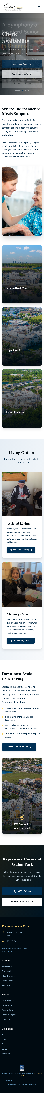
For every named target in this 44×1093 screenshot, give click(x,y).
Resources (6, 986)
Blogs (4, 1039)
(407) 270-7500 (12, 941)
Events (5, 1035)
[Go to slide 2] (18, 90)
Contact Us (6, 1020)
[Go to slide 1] (15, 90)
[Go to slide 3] (23, 90)
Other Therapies (9, 1015)
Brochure (6, 1054)
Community (7, 971)
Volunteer (6, 1049)
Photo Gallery (7, 981)
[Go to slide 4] (28, 90)
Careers (5, 1044)
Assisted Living (8, 1001)
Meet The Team (8, 976)
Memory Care (8, 1005)
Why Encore (7, 966)
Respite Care (7, 1010)
